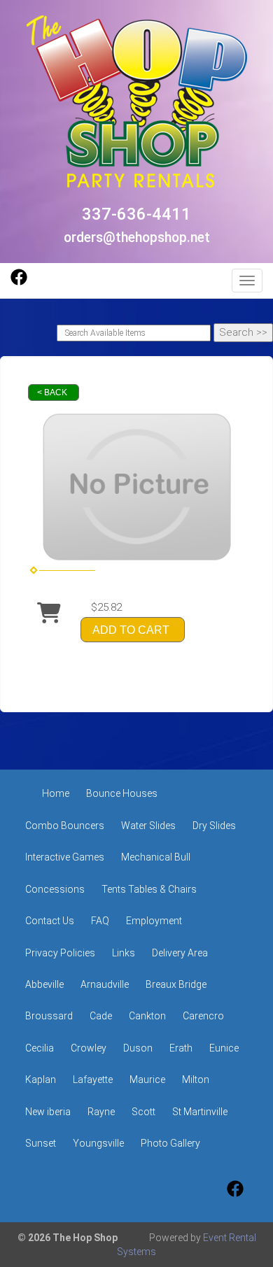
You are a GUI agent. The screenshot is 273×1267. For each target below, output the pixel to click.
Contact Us (49, 920)
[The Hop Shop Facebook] (18, 282)
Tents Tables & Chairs (149, 889)
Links (123, 952)
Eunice (224, 1048)
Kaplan (40, 1079)
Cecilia (39, 1048)
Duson (138, 1048)
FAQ (100, 920)
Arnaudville (104, 984)
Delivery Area (180, 952)
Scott (143, 1111)
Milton (195, 1079)
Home (55, 793)
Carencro (203, 1015)
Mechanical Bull (155, 857)
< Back (52, 392)
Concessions (55, 889)
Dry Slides (214, 825)
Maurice (147, 1079)
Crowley (88, 1048)
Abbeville (44, 984)
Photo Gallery (170, 1143)
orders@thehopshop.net (137, 237)
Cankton (147, 1015)
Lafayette (93, 1079)
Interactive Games (64, 857)
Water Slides (148, 825)
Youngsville (98, 1143)
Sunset (40, 1143)
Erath (180, 1048)
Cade (101, 1015)
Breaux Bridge (176, 984)
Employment (154, 920)
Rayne (101, 1111)
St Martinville (199, 1111)
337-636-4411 (136, 214)
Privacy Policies (60, 952)
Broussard (49, 1015)
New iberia (48, 1111)
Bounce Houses (122, 793)
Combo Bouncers (64, 825)
